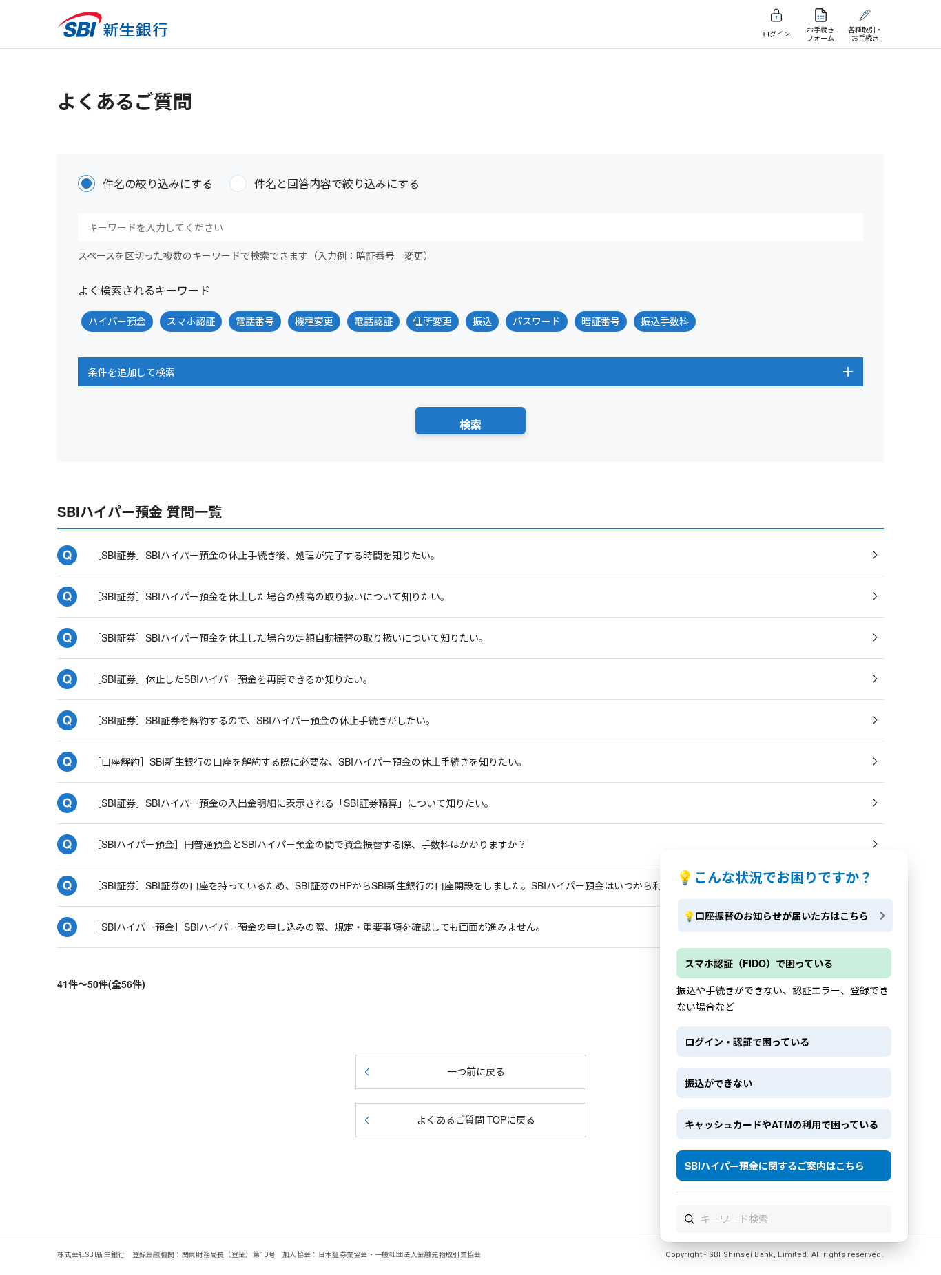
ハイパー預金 (117, 321)
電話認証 (373, 321)
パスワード (537, 321)
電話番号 (255, 321)
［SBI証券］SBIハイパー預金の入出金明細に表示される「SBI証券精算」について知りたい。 (293, 803)
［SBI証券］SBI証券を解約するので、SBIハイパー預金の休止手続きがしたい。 (263, 720)
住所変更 (432, 321)
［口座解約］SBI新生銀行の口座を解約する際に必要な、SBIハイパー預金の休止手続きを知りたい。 (309, 761)
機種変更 (314, 321)
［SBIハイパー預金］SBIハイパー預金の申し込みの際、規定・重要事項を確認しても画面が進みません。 (319, 927)
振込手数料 (665, 321)
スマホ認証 (191, 321)
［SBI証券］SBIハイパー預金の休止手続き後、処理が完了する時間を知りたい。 (266, 555)
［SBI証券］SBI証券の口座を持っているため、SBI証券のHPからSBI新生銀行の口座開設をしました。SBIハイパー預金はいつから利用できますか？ (411, 885)
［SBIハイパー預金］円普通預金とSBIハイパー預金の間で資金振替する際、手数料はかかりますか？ (309, 844)
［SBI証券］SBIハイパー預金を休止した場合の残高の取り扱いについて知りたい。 (271, 596)
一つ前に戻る (476, 1071)
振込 (482, 321)
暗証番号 (600, 321)
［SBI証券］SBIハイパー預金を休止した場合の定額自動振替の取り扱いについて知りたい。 (290, 637)
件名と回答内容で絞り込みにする (337, 183)
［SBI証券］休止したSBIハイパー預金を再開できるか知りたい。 (232, 679)
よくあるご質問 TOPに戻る (476, 1119)
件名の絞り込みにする (158, 183)
